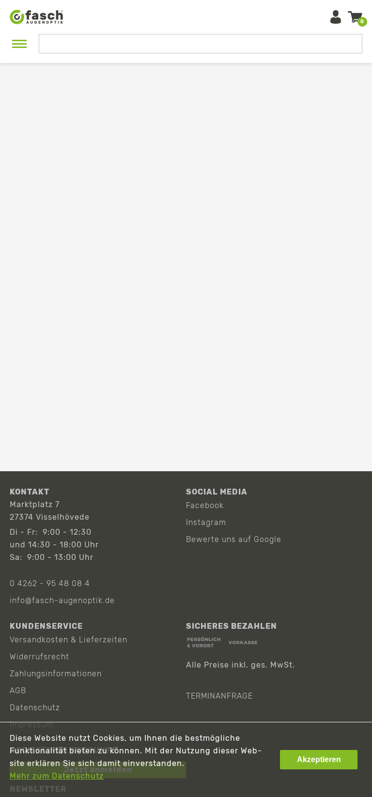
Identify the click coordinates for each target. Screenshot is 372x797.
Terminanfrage (219, 696)
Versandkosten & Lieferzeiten (68, 639)
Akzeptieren (319, 759)
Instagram (206, 522)
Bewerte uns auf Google (233, 539)
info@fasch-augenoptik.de (62, 600)
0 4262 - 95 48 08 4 (50, 583)
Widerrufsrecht (39, 656)
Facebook (205, 505)
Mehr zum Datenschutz (57, 776)
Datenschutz (35, 707)
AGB (18, 690)
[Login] (335, 17)
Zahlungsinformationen (56, 673)
